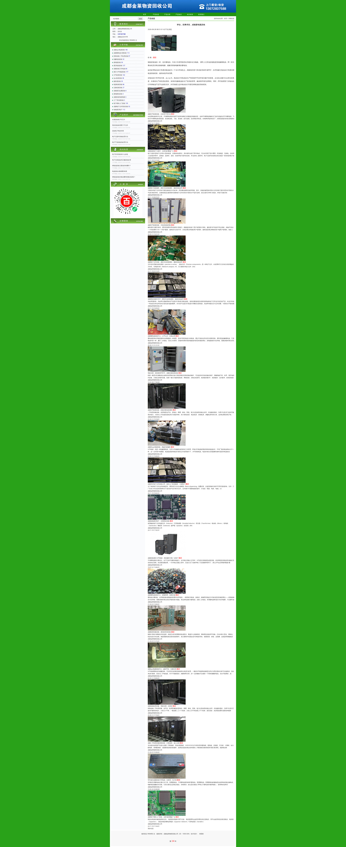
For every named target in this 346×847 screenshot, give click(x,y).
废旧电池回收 (118, 65)
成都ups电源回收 (119, 50)
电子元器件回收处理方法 (120, 136)
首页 (144, 14)
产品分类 (167, 14)
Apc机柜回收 (118, 78)
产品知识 (179, 14)
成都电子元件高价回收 (121, 106)
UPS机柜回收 (118, 75)
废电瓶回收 (117, 62)
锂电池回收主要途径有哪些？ (121, 166)
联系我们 (201, 14)
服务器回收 (117, 81)
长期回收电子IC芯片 (118, 119)
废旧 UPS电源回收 (119, 72)
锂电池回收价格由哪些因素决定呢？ (123, 177)
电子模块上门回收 (119, 103)
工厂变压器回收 (119, 100)
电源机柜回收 (118, 84)
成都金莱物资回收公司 (155, 121)
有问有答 (190, 14)
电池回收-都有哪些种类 (119, 171)
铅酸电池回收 (118, 59)
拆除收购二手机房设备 (121, 56)
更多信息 (151, 828)
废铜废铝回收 (118, 94)
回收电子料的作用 (118, 131)
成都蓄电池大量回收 (120, 53)
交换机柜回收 (118, 88)
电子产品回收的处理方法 (120, 142)
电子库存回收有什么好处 (120, 154)
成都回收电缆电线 (119, 97)
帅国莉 (201, 834)
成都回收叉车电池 (119, 69)
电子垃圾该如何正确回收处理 (121, 160)
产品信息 (156, 14)
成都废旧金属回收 (119, 91)
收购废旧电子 (118, 110)
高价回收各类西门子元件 (120, 125)
